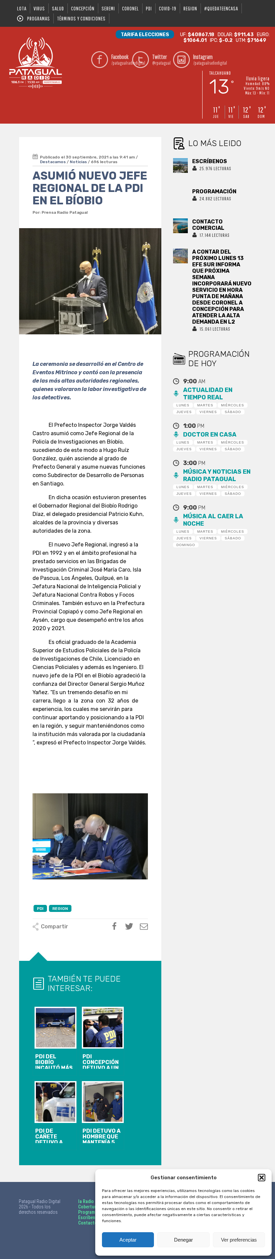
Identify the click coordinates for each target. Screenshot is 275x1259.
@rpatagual (161, 59)
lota (21, 8)
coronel (130, 8)
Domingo (185, 545)
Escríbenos (89, 1217)
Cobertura (88, 1206)
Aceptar (127, 1240)
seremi (108, 8)
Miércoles (232, 405)
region (190, 8)
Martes (205, 405)
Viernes (208, 412)
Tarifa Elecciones (145, 35)
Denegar (183, 1240)
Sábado (233, 412)
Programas (38, 18)
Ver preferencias (239, 1240)
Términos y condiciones (81, 18)
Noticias (78, 161)
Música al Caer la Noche (213, 520)
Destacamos (53, 161)
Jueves (184, 412)
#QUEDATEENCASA (221, 8)
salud (58, 8)
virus (39, 8)
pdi (149, 8)
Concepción (83, 8)
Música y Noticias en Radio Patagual (217, 475)
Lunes (182, 405)
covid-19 (167, 8)
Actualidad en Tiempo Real (207, 393)
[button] (261, 1177)
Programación (92, 1212)
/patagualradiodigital (120, 59)
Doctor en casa (209, 434)
